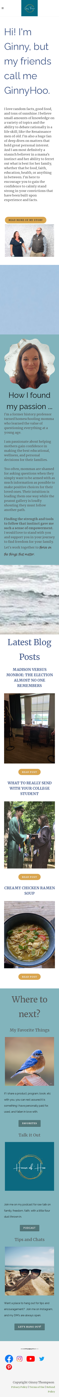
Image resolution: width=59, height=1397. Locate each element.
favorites (29, 1123)
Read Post (29, 772)
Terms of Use (36, 1387)
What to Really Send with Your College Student (30, 788)
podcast (29, 1228)
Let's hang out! (29, 1326)
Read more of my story (26, 220)
